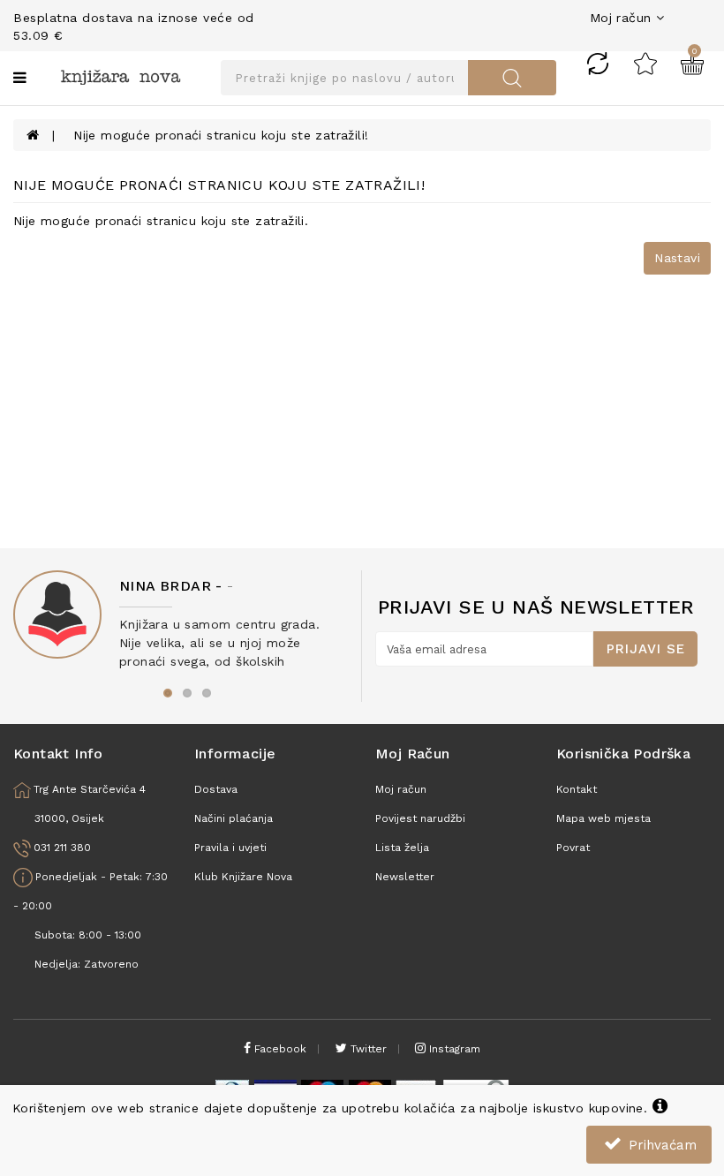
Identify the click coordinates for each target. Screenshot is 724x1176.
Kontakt (576, 789)
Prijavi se (646, 649)
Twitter (367, 1049)
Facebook (278, 1049)
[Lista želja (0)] (645, 63)
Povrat (573, 847)
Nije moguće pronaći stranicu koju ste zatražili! (220, 135)
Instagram (453, 1049)
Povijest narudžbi (420, 818)
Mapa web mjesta (603, 818)
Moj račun (400, 789)
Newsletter (404, 877)
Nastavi (677, 258)
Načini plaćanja (233, 818)
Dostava (216, 789)
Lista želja (402, 847)
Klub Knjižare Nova (243, 877)
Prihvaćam (660, 1145)
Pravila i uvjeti (230, 847)
